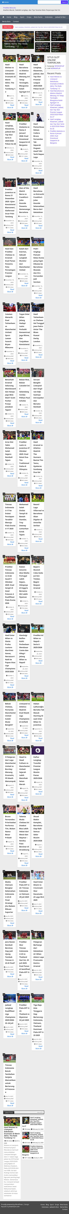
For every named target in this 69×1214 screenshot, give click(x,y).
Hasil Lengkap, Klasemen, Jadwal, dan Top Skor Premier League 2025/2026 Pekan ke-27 (38, 76)
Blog (15, 17)
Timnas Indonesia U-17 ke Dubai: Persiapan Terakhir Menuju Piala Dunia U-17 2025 (10, 516)
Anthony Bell (9, 100)
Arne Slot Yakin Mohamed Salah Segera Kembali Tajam (9, 451)
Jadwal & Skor (60, 17)
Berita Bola (6, 21)
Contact (16, 21)
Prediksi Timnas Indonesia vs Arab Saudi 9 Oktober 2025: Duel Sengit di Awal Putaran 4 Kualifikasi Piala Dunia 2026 (10, 585)
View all (39, 1112)
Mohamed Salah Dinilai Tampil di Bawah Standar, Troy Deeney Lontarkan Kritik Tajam (23, 519)
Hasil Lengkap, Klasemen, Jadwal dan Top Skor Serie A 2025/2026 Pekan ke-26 (38, 27)
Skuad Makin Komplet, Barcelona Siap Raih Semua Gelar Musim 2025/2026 (37, 828)
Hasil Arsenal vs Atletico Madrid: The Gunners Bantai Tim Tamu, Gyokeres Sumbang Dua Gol (38, 457)
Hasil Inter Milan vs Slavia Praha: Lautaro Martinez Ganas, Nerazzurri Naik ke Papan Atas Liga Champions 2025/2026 (10, 653)
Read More (10, 106)
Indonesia (48, 17)
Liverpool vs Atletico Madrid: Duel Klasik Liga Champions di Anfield (24, 712)
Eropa (29, 17)
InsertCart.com (14, 1207)
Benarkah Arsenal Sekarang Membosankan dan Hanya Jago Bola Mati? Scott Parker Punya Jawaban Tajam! (11, 394)
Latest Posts (9, 1113)
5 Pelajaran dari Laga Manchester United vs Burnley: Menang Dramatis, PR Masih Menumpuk (10, 769)
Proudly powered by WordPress (12, 1204)
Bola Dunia (38, 17)
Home (6, 2)
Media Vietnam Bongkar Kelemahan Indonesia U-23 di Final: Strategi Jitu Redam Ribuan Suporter (10, 897)
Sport (22, 17)
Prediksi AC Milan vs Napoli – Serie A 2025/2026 (38, 641)
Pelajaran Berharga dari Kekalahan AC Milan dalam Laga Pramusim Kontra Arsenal (38, 954)
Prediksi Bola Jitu (9, 8)
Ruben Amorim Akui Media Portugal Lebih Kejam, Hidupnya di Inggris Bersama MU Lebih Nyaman (24, 582)
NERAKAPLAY (59, 66)
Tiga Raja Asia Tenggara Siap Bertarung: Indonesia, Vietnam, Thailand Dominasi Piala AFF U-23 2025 (38, 1020)
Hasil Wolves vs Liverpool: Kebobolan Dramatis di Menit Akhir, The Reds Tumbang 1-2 (18, 42)
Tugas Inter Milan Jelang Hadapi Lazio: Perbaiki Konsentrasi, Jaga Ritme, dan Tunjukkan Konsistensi (24, 329)
